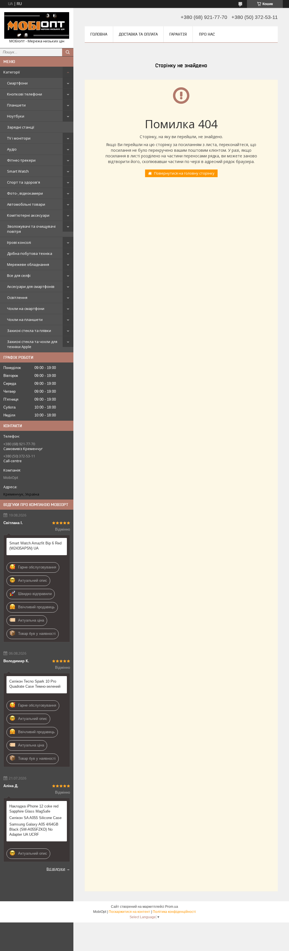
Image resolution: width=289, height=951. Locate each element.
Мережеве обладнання (28, 264)
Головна (98, 34)
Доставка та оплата (138, 34)
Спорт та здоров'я (23, 182)
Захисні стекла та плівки (29, 330)
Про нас (207, 34)
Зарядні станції (20, 127)
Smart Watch (18, 171)
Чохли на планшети (25, 319)
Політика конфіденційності (174, 912)
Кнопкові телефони (24, 94)
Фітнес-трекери (21, 160)
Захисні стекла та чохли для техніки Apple (32, 344)
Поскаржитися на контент (129, 912)
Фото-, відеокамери (25, 193)
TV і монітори (18, 138)
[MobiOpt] (36, 25)
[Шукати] (67, 52)
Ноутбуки (15, 116)
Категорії (11, 72)
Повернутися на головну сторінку (184, 173)
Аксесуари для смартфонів (30, 286)
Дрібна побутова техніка (29, 253)
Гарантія (178, 34)
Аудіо (12, 149)
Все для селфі (18, 275)
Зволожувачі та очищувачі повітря (31, 229)
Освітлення (17, 297)
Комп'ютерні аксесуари (28, 215)
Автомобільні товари (26, 204)
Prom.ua (171, 907)
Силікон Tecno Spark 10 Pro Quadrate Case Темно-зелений (34, 684)
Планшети (16, 105)
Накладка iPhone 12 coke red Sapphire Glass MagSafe (33, 808)
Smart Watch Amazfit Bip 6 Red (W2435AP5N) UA (35, 545)
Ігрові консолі (19, 242)
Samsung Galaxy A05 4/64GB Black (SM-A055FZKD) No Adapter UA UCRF (33, 829)
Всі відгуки (56, 868)
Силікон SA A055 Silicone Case (35, 818)
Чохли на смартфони (25, 308)
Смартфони (17, 83)
